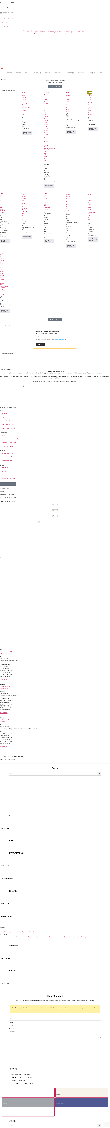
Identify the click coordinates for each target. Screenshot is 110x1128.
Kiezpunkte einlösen (8, 446)
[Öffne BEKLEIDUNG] (42, 73)
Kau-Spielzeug (50, 937)
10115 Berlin (3, 654)
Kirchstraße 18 (4, 720)
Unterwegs (13, 946)
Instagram (5, 467)
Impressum (5, 413)
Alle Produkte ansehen (2, 857)
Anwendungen (6, 916)
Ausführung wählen (27, 132)
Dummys (10, 937)
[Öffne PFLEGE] (51, 73)
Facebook (5, 471)
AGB (3, 417)
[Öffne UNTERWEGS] (74, 73)
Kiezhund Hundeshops (8, 19)
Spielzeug (3, 927)
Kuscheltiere (39, 937)
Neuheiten (6, 857)
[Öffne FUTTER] (22, 73)
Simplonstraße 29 (5, 686)
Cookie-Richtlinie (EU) (8, 428)
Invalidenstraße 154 (6, 652)
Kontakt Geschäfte (7, 457)
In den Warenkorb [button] (4, 240)
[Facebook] (2, 753)
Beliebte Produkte (10, 857)
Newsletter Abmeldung (9, 478)
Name (10, 1016)
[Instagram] (39, 753)
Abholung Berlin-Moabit (48, 845)
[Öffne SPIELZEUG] (62, 73)
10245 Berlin (4, 688)
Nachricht (11, 1028)
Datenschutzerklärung (8, 424)
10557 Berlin (3, 722)
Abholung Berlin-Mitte (9, 845)
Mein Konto (5, 22)
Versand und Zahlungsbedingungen (12, 439)
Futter (11, 815)
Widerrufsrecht (6, 421)
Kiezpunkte (5, 26)
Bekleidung (16, 853)
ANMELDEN (40, 344)
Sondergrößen (7, 878)
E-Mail (11, 1022)
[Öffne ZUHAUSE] (85, 73)
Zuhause (12, 970)
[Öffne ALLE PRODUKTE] (12, 73)
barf (12, 840)
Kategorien (5, 828)
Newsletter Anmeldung (8, 475)
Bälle (3, 937)
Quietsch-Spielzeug (64, 937)
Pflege (13, 891)
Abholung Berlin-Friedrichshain (28, 845)
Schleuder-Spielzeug (79, 937)
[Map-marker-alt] (75, 753)
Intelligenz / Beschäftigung (24, 937)
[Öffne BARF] (29, 73)
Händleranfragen (7, 460)
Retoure (4, 435)
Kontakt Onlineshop (7, 453)
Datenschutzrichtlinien (59, 339)
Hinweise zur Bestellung (9, 442)
